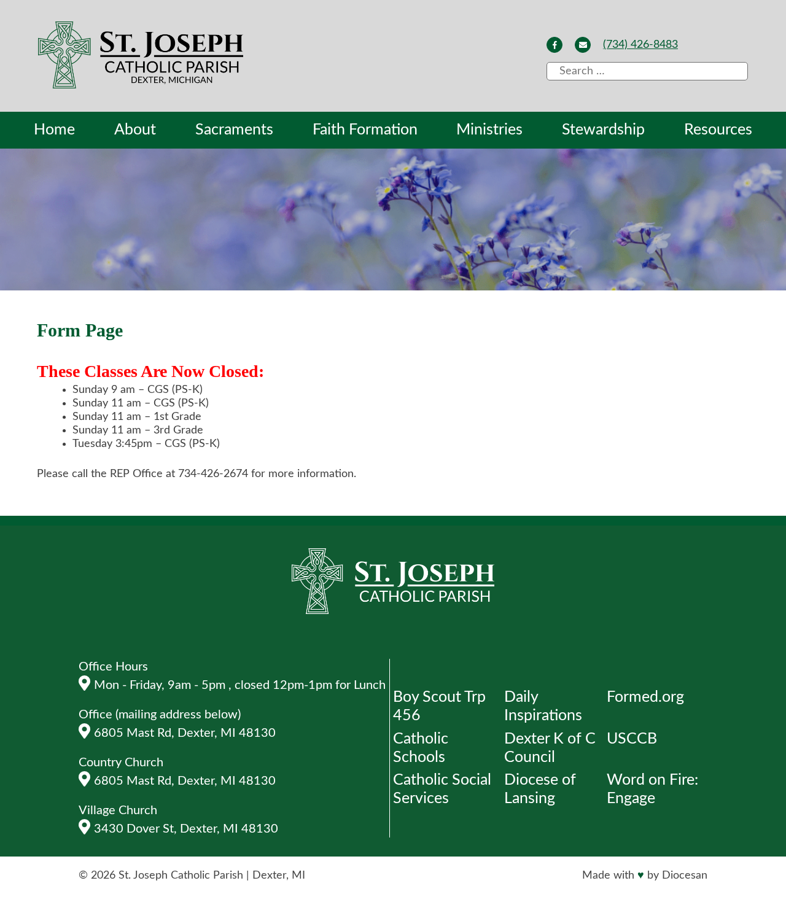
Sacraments (234, 130)
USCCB (632, 739)
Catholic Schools (420, 748)
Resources (718, 130)
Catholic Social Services (442, 789)
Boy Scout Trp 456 (439, 706)
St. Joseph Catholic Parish (181, 875)
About (135, 130)
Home (54, 130)
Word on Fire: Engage (652, 789)
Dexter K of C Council (550, 748)
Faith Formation (365, 130)
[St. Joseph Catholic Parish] (142, 56)
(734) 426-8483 (640, 44)
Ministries (489, 130)
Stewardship (603, 130)
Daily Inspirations (543, 706)
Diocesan (684, 875)
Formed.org (645, 697)
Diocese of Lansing (540, 789)
